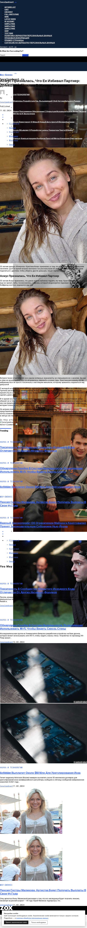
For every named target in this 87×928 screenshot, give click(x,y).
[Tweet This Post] (46, 534)
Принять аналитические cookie (16, 922)
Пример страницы (14, 40)
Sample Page (10, 24)
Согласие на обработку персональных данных (30, 43)
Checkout (9, 12)
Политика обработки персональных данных (28, 35)
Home (7, 16)
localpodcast (6, 102)
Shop (7, 31)
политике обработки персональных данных (32, 918)
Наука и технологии (19, 94)
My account (9, 21)
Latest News (10, 19)
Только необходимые (38, 922)
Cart (7, 9)
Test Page (9, 33)
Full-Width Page (12, 14)
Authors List (10, 7)
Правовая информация (17, 38)
